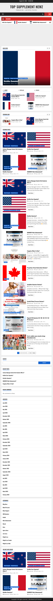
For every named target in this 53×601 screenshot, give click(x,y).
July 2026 (5, 403)
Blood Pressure (14, 145)
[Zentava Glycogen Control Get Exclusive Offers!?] (14, 140)
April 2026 (5, 413)
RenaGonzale (7, 83)
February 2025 (6, 439)
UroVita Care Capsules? (30, 97)
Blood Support (7, 145)
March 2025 (5, 436)
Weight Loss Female (14, 78)
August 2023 (5, 475)
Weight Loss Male (23, 78)
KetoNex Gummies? (17, 22)
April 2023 (5, 488)
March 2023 (5, 491)
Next (34, 353)
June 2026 (5, 406)
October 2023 (6, 468)
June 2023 (5, 481)
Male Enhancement (33, 168)
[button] (2, 14)
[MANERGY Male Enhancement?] (38, 162)
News (5, 348)
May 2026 (5, 409)
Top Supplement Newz (26, 6)
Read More (31, 193)
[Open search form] (42, 14)
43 (30, 353)
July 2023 (5, 478)
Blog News (31, 145)
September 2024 (6, 445)
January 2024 (6, 458)
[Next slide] (49, 48)
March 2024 (5, 452)
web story (5, 533)
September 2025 (6, 422)
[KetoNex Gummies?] (26, 68)
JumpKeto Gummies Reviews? (14, 290)
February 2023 (6, 495)
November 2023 (6, 465)
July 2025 (5, 426)
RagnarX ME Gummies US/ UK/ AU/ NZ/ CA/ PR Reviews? (14, 324)
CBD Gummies (37, 145)
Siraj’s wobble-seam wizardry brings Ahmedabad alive (14, 342)
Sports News (5, 530)
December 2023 (6, 462)
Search (4, 359)
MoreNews (31, 599)
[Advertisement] (26, 34)
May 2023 (5, 485)
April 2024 (5, 449)
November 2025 (6, 416)
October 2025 (6, 419)
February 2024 (6, 455)
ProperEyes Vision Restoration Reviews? (14, 273)
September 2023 (6, 472)
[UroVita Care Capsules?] (38, 140)
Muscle (4, 524)
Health (42, 145)
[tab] (11, 90)
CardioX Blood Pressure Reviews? (14, 306)
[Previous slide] (47, 48)
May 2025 (5, 429)
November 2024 (6, 442)
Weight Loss (6, 78)
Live (50, 14)
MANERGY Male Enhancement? (35, 22)
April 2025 (5, 432)
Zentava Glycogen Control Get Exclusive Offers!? (6, 97)
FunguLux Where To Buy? (14, 256)
